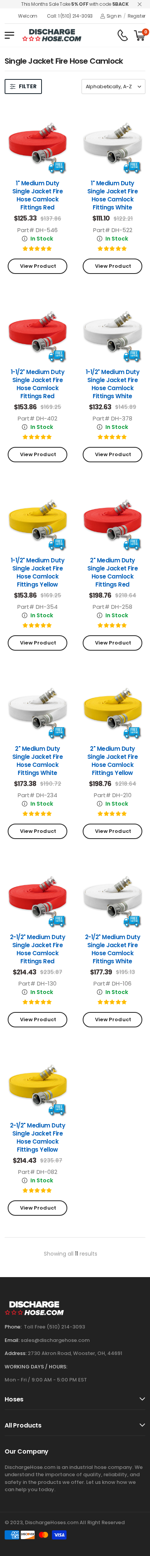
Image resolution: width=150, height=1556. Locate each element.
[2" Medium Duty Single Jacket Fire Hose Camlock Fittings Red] (112, 518)
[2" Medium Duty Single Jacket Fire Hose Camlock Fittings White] (37, 707)
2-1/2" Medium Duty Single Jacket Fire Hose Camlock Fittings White (112, 949)
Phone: (13, 1326)
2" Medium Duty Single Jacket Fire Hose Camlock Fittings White (37, 761)
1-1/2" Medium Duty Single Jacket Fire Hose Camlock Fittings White (112, 384)
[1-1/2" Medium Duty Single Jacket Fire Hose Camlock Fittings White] (112, 330)
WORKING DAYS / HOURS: (36, 1366)
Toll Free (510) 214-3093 (54, 1326)
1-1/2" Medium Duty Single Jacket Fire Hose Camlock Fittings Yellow (37, 572)
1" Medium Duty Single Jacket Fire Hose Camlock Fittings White (112, 195)
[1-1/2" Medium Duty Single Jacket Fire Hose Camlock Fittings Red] (37, 330)
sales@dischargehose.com (55, 1340)
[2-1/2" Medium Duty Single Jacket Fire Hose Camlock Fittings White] (112, 895)
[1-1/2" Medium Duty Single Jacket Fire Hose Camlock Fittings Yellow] (37, 518)
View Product (37, 266)
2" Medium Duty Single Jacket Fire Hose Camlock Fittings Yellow (112, 761)
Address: (16, 1353)
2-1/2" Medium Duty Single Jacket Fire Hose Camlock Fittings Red (37, 949)
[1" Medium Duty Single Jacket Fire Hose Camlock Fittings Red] (37, 142)
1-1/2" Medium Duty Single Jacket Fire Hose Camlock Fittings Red (37, 384)
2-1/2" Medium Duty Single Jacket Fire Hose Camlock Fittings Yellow (37, 1137)
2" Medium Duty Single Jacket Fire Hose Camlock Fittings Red (112, 572)
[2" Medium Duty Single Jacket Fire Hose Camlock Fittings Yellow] (112, 707)
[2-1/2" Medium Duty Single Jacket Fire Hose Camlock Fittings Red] (37, 895)
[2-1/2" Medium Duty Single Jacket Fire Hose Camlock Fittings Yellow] (37, 1084)
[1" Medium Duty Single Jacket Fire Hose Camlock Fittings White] (112, 142)
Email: (12, 1340)
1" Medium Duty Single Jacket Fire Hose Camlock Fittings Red (37, 195)
